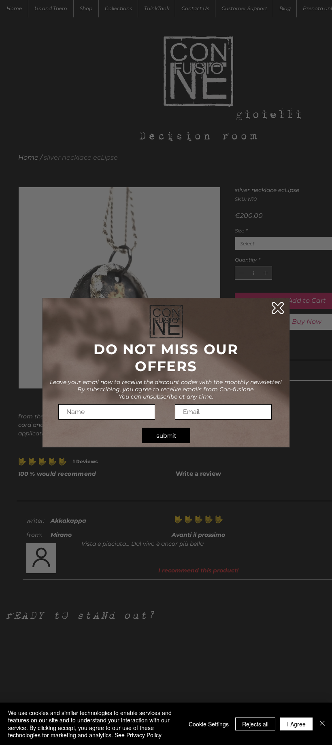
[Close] (322, 724)
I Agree (296, 724)
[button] (278, 308)
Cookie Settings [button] (209, 724)
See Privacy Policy (138, 735)
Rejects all (255, 724)
